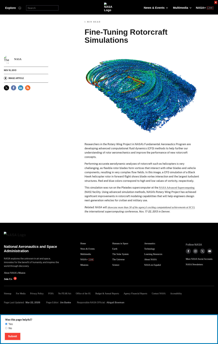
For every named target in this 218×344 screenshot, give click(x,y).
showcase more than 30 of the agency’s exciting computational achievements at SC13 (151, 207)
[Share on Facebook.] (13, 87)
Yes (11, 324)
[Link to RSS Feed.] (27, 87)
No (10, 328)
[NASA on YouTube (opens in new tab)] (209, 251)
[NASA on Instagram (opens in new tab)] (195, 251)
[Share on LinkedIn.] (20, 87)
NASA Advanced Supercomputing (176, 187)
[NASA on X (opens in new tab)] (202, 251)
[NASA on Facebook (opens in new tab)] (188, 251)
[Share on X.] (6, 87)
